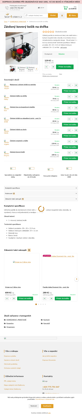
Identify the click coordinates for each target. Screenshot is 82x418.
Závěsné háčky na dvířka (18, 96)
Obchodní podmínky (10, 364)
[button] (36, 304)
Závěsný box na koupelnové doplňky (22, 107)
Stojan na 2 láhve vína (13, 287)
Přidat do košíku (65, 67)
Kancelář (46, 323)
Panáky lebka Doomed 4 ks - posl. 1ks (56, 287)
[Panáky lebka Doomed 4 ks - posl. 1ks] (59, 269)
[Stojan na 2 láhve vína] (21, 269)
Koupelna (10, 323)
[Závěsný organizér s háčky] (6, 143)
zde (49, 413)
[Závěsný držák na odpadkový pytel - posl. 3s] (6, 120)
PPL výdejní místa (10, 381)
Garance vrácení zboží (11, 360)
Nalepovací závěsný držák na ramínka (23, 85)
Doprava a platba (10, 356)
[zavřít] (79, 2)
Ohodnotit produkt (61, 32)
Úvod (5, 21)
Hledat (53, 15)
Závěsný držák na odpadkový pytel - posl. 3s (25, 118)
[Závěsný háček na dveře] (6, 131)
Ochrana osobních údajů (12, 368)
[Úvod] (13, 15)
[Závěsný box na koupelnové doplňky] (6, 109)
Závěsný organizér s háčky (19, 141)
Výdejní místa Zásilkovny (12, 389)
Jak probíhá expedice (49, 356)
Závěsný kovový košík (17, 152)
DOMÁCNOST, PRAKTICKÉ (18, 21)
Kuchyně (46, 320)
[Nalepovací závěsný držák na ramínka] (6, 87)
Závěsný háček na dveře (18, 130)
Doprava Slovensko (49, 360)
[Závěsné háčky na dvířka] (6, 98)
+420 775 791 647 (16, 8)
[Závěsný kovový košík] (6, 154)
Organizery (11, 327)
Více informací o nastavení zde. (45, 399)
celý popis (63, 47)
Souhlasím (47, 406)
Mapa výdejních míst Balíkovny (14, 385)
